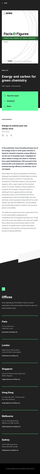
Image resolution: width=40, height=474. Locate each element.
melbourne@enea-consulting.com (11, 426)
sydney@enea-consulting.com (10, 450)
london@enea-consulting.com (10, 355)
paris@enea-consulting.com (9, 332)
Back (5, 3)
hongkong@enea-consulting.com (11, 403)
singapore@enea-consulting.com (11, 379)
